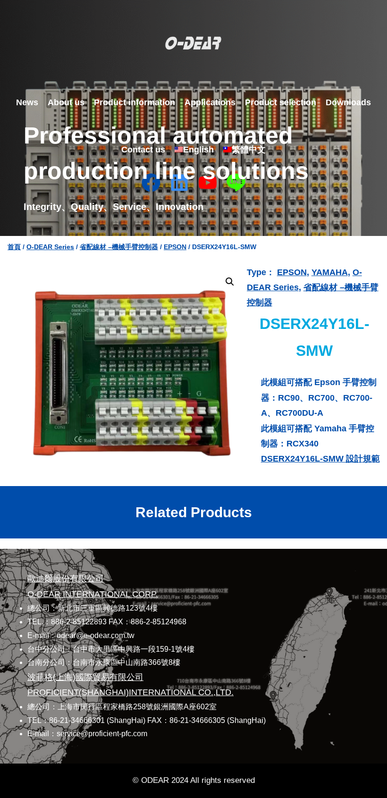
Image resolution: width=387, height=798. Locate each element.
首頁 (14, 247)
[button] (229, 281)
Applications (210, 102)
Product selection (280, 102)
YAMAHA (329, 272)
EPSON (175, 247)
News (27, 102)
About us (66, 102)
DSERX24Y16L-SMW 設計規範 (320, 458)
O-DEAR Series (50, 247)
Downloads (348, 102)
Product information (134, 102)
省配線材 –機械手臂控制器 (119, 247)
